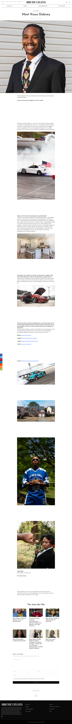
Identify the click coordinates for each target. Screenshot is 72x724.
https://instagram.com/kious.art (29, 338)
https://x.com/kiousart (26, 344)
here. (37, 594)
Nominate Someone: (21, 575)
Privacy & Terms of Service (11, 1)
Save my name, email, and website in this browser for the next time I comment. (29, 678)
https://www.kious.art (26, 335)
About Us (3, 1)
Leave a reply (39, 18)
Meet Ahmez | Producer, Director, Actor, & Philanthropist (19, 620)
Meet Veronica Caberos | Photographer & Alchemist (52, 620)
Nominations (19, 1)
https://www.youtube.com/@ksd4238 (30, 360)
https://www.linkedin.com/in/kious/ (30, 341)
